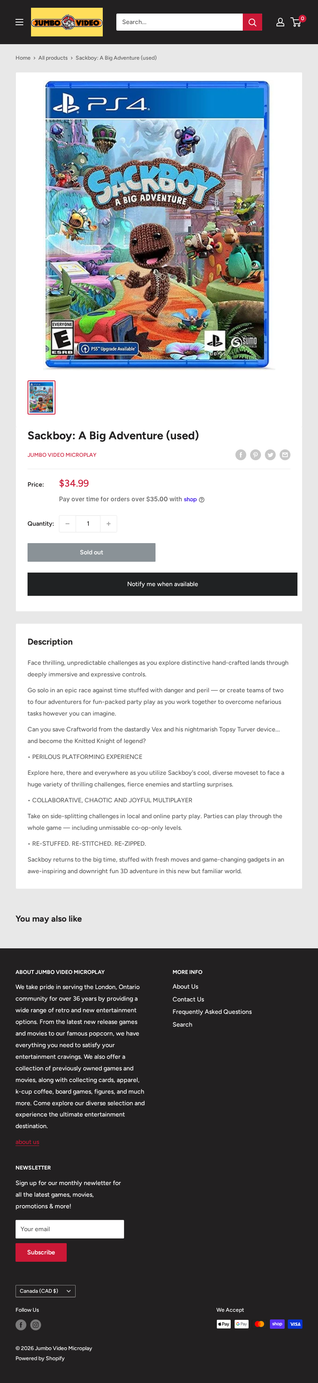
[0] (296, 22)
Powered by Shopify (40, 1358)
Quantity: (41, 523)
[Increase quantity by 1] (108, 524)
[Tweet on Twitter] (270, 454)
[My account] (280, 22)
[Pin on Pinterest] (255, 454)
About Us (185, 986)
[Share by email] (285, 454)
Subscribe (41, 1252)
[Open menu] (19, 22)
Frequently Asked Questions (212, 1011)
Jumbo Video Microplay (62, 455)
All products (53, 58)
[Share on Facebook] (240, 454)
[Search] (252, 22)
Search (182, 1024)
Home (23, 58)
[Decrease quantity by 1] (67, 524)
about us (27, 1142)
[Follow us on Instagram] (35, 1324)
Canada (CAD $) (39, 1291)
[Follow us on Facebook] (21, 1324)
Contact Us (188, 999)
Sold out (91, 552)
